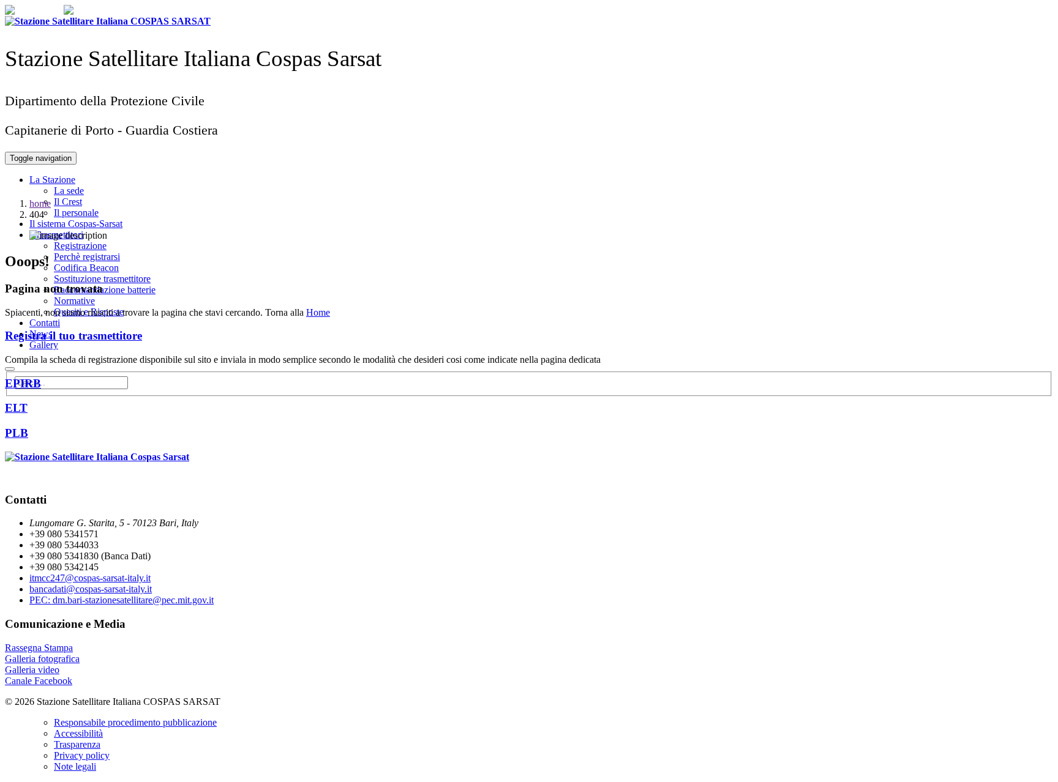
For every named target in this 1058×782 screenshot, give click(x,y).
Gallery (43, 345)
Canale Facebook (38, 681)
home (40, 203)
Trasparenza (77, 744)
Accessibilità (78, 733)
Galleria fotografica (42, 659)
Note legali (75, 766)
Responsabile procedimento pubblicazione (135, 722)
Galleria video (32, 670)
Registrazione (80, 245)
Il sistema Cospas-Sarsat (75, 223)
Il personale (76, 212)
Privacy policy (82, 755)
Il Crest (68, 201)
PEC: (121, 600)
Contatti (44, 323)
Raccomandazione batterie (105, 290)
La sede (69, 190)
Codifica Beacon (86, 268)
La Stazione (52, 179)
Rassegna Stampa (39, 647)
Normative (74, 301)
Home (318, 312)
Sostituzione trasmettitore (102, 279)
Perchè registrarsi (87, 256)
